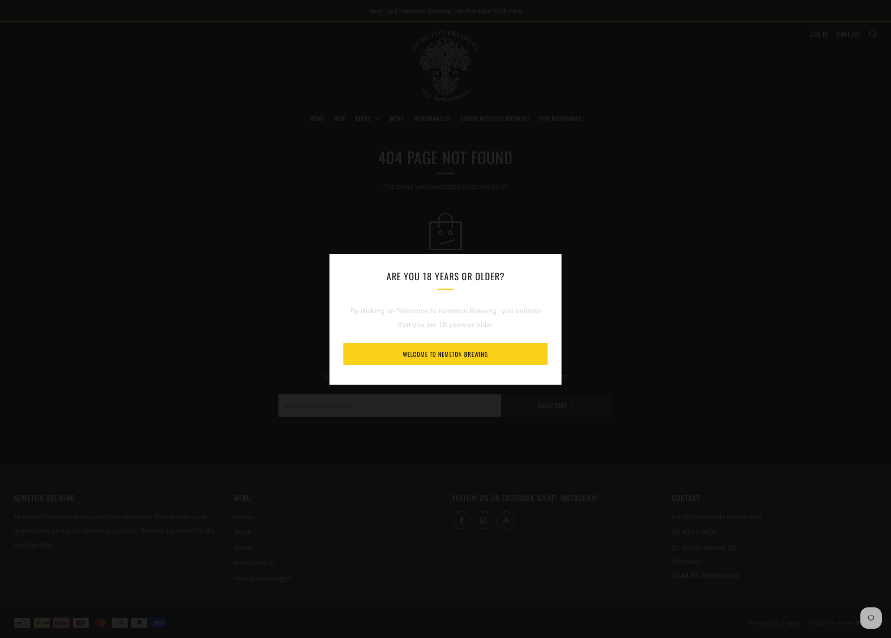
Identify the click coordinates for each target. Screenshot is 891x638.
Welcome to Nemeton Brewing (445, 354)
